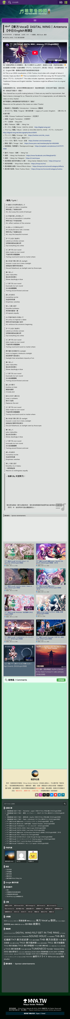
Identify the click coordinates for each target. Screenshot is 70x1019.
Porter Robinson (18, 936)
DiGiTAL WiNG (9, 37)
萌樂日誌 (47, 908)
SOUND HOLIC (38, 936)
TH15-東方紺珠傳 (19, 37)
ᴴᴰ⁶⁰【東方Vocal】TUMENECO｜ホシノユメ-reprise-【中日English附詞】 (27, 843)
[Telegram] (59, 794)
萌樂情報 (57, 908)
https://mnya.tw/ (55, 161)
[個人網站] (36, 794)
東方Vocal (40, 34)
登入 (7, 890)
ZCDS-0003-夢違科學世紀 (24, 951)
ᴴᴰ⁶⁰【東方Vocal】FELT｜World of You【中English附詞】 (23, 834)
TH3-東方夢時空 (51, 936)
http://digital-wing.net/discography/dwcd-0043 (20, 132)
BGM (22, 911)
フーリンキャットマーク (12, 956)
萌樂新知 (7, 911)
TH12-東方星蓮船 (11, 945)
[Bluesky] (51, 794)
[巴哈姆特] (63, 794)
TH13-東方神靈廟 (26, 946)
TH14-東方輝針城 (41, 945)
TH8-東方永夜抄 (49, 939)
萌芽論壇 (61, 680)
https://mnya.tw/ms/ (38, 163)
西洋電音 (18, 908)
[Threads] (44, 794)
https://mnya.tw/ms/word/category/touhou (46, 169)
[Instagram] (40, 794)
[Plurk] (55, 794)
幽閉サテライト (40, 956)
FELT (34, 932)
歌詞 (45, 34)
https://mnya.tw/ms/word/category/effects (48, 166)
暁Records (52, 956)
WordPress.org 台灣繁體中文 (14, 896)
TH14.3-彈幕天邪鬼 (52, 945)
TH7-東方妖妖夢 (20, 939)
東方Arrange (29, 905)
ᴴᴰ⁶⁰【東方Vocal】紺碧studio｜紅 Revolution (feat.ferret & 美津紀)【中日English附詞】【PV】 (33, 832)
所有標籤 (9, 871)
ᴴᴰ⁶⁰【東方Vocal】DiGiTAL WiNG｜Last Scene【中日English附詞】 (25, 830)
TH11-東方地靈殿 (56, 943)
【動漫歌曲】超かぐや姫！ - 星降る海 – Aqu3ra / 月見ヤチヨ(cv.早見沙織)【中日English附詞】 (33, 817)
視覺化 (34, 34)
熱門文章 (9, 874)
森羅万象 (58, 956)
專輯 (35, 911)
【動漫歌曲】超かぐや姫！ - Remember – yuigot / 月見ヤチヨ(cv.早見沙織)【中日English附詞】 (34, 811)
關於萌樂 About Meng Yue (14, 878)
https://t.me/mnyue (33, 158)
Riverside (25, 936)
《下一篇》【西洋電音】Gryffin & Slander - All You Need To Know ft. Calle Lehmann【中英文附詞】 (50, 672)
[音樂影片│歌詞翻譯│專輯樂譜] (35, 13)
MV (29, 911)
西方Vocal (40, 905)
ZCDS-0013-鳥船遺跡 (24, 954)
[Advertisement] (35, 182)
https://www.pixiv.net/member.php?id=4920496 (41, 143)
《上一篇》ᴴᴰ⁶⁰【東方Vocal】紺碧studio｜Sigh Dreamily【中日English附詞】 (18, 665)
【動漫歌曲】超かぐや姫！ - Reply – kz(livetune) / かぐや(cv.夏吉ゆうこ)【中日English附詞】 (33, 819)
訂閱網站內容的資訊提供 (13, 892)
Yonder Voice (53, 949)
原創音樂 (28, 908)
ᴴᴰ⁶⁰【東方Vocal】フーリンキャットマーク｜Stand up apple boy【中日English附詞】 (31, 839)
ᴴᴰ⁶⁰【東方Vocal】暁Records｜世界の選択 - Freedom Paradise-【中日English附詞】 (30, 823)
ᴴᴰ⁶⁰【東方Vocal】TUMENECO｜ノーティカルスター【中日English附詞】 (27, 825)
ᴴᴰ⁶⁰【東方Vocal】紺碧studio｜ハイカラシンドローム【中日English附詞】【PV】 (30, 821)
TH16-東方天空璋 (26, 949)
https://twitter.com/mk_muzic (39, 135)
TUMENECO (39, 948)
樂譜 (50, 911)
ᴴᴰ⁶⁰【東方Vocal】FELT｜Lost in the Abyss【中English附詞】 (24, 841)
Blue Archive (8, 908)
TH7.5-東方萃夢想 (34, 940)
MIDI (15, 911)
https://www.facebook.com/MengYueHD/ (41, 155)
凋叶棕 (20, 956)
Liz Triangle (62, 933)
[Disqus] (35, 704)
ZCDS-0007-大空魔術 (56, 951)
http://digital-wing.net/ (42, 127)
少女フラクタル (27, 956)
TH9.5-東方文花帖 (14, 943)
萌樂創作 (38, 908)
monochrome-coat (8, 936)
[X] (48, 794)
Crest (13, 933)
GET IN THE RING (48, 932)
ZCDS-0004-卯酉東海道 (39, 951)
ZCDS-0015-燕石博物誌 (55, 954)
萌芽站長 (17, 34)
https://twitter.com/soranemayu (40, 140)
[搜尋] (65, 804)
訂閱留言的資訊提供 (12, 894)
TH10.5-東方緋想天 (42, 943)
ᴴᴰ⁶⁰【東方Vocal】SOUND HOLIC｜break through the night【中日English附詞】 (29, 836)
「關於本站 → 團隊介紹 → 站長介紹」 (27, 790)
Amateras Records (8, 933)
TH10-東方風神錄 (28, 943)
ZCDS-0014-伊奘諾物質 (39, 954)
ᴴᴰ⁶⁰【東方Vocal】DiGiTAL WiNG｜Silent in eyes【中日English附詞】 (26, 828)
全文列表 (9, 869)
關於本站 (9, 876)
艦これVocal (50, 905)
